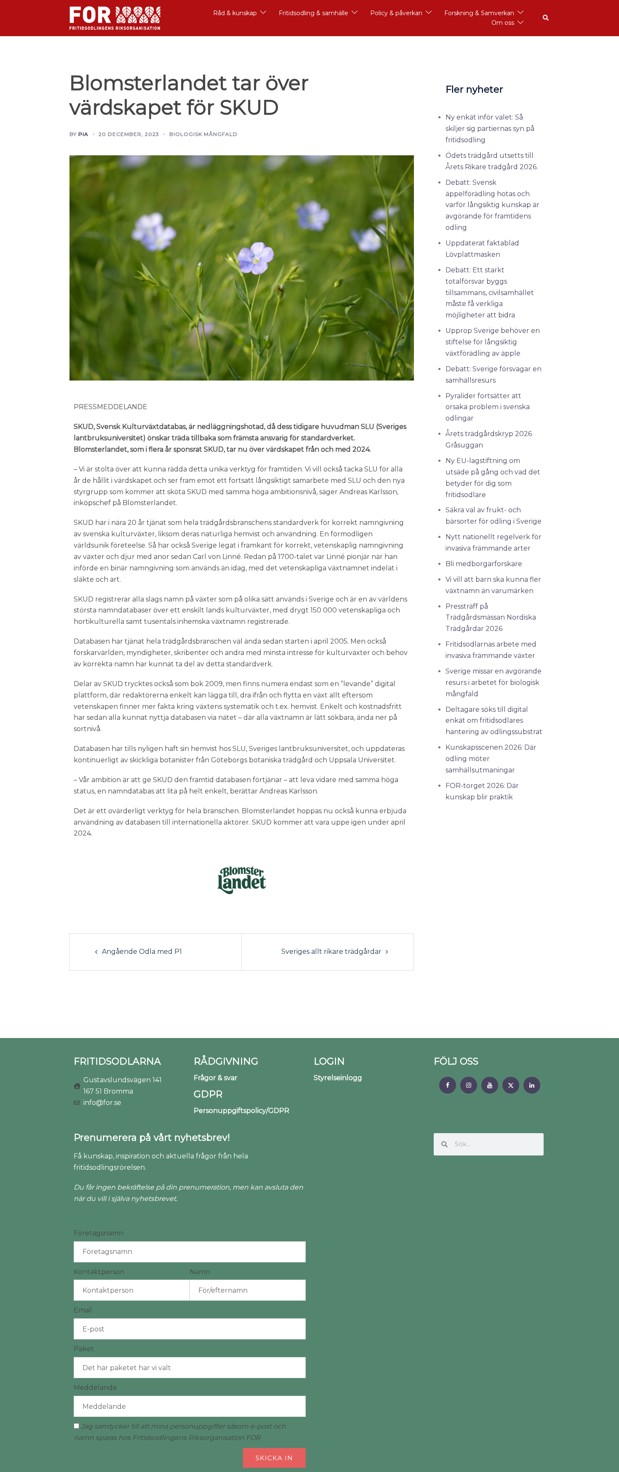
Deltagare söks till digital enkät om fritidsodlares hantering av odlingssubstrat (494, 720)
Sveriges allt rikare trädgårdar (331, 952)
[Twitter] (510, 1085)
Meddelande (95, 1388)
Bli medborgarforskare (484, 564)
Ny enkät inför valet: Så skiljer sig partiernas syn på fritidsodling (490, 128)
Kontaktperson (99, 1272)
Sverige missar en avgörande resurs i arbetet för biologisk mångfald (494, 682)
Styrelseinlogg (338, 1078)
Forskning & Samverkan (479, 13)
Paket (84, 1349)
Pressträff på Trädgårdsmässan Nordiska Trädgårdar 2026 (491, 617)
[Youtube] (489, 1085)
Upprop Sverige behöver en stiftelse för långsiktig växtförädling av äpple (493, 342)
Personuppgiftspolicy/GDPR (241, 1111)
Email (83, 1310)
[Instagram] (468, 1085)
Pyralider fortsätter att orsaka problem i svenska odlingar (488, 407)
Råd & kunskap (235, 13)
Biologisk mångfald (203, 134)
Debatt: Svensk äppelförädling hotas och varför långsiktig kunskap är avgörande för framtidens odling (492, 205)
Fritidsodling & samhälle (313, 13)
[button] (546, 18)
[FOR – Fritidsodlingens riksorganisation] (114, 17)
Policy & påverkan (396, 13)
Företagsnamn (98, 1233)
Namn (199, 1272)
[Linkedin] (531, 1085)
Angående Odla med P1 (142, 952)
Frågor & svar (215, 1078)
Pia (83, 134)
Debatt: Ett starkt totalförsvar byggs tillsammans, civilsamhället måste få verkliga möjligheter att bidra (490, 292)
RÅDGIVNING (226, 1061)
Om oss (502, 23)
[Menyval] (447, 1085)
